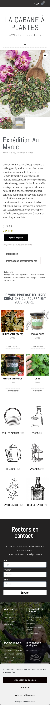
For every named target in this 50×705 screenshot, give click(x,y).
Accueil (5, 153)
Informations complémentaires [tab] (21, 261)
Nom (5, 560)
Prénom (7, 570)
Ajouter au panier (16, 237)
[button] (25, 44)
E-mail (6, 580)
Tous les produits (25, 245)
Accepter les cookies (25, 680)
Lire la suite (37, 390)
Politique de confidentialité (25, 701)
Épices (12, 153)
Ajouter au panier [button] (12, 346)
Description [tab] (12, 253)
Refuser (25, 687)
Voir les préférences (25, 695)
